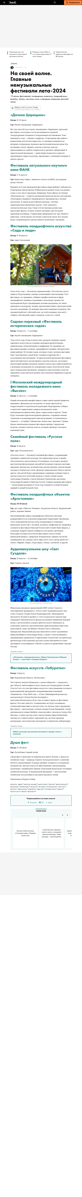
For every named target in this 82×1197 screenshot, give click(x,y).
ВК (43, 802)
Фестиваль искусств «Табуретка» (38, 668)
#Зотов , (52, 784)
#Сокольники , (53, 787)
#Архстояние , (43, 784)
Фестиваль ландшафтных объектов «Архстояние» (40, 496)
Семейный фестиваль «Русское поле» (36, 438)
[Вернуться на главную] (12, 2)
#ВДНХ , (21, 784)
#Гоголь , (62, 787)
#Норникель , (25, 787)
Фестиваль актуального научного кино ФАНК (38, 167)
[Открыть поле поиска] (54, 2)
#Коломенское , (62, 784)
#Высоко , (41, 789)
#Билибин (31, 791)
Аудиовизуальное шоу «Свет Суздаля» (34, 551)
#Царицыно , (15, 787)
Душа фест (19, 742)
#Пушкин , (34, 787)
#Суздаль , (43, 787)
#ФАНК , (25, 791)
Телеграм (33, 802)
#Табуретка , (32, 789)
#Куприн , (14, 789)
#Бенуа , (61, 789)
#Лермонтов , (23, 789)
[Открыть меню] (4, 2)
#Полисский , (16, 791)
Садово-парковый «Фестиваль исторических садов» (36, 323)
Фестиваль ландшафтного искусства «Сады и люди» (40, 228)
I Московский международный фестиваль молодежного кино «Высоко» (36, 386)
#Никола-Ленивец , (31, 784)
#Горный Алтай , (52, 789)
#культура (13, 784)
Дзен (50, 802)
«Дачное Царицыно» (28, 115)
